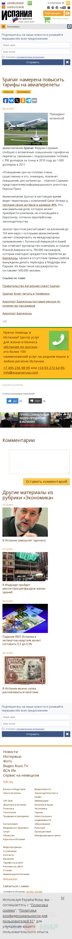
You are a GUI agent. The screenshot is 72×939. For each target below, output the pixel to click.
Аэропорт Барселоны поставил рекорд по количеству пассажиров (31, 304)
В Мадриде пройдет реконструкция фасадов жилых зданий (23, 588)
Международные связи (47, 835)
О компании (54, 2)
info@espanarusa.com (20, 372)
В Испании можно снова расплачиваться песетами (20, 690)
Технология (9, 812)
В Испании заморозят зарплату (24, 540)
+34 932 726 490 (34, 891)
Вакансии (8, 858)
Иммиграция (41, 800)
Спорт (6, 831)
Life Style (8, 800)
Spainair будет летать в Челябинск (26, 294)
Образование (42, 823)
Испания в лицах (44, 804)
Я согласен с (25, 57)
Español (68, 2)
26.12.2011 (7, 601)
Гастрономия (10, 823)
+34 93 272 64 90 (15, 6)
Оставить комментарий (46, 481)
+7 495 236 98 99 (16, 368)
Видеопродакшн (12, 847)
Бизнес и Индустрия (14, 789)
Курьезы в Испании (14, 839)
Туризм (39, 812)
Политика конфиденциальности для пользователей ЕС (25, 915)
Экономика (13, 26)
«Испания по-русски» (20, 347)
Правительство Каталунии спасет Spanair (31, 286)
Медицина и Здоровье (15, 827)
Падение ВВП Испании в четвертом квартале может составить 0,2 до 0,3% (21, 640)
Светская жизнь (12, 793)
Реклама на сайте (13, 866)
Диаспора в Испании (14, 804)
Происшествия (43, 831)
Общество (9, 835)
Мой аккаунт (10, 878)
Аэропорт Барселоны (17, 313)
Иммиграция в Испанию (16, 874)
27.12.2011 (7, 504)
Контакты (8, 854)
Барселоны (9, 258)
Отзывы (7, 870)
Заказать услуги (60, 18)
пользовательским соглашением (30, 57)
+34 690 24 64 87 (15, 2)
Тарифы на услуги (13, 862)
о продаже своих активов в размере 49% (35, 203)
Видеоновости (43, 789)
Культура (40, 827)
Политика (8, 808)
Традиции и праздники (16, 816)
